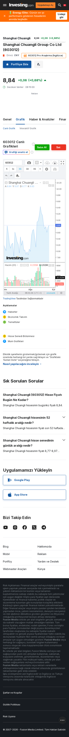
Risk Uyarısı (9, 716)
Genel (7, 119)
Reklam (42, 554)
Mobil (6, 554)
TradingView (9, 298)
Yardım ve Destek (48, 561)
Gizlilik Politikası (11, 704)
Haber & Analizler (42, 119)
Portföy (7, 561)
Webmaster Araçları (14, 569)
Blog (5, 546)
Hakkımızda (45, 546)
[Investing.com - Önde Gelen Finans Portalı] (21, 5)
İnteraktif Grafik (28, 128)
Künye (41, 569)
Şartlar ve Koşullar (12, 692)
